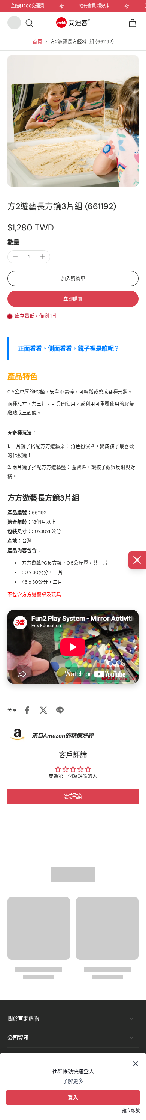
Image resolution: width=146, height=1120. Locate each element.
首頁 (37, 42)
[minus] (15, 257)
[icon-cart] (130, 22)
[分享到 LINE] (60, 710)
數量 (13, 242)
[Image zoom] (73, 121)
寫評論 (73, 796)
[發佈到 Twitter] (43, 710)
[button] (73, 278)
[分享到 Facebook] (27, 710)
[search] (29, 22)
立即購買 (73, 299)
